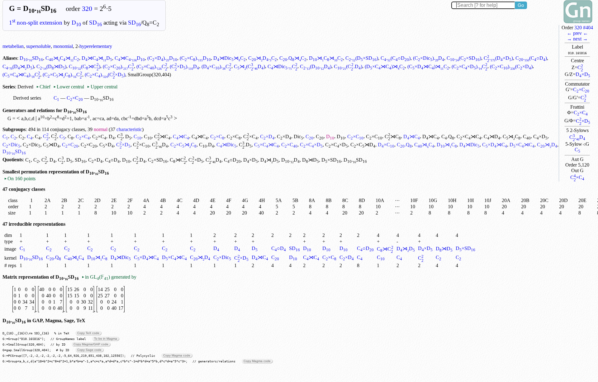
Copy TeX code (88, 333)
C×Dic (11, 144)
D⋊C (411, 136)
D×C (386, 144)
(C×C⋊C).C (21, 74)
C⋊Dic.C (282, 66)
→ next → (577, 38)
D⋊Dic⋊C (229, 58)
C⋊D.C (262, 58)
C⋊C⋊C (62, 58)
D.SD (31, 58)
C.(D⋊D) (18, 66)
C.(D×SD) (361, 58)
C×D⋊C (494, 144)
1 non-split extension (35, 22)
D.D (290, 160)
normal (100, 129)
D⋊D (269, 160)
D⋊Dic (469, 144)
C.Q (447, 136)
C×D (583, 121)
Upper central (102, 86)
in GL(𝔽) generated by (109, 277)
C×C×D (311, 144)
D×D (583, 74)
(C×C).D (195, 58)
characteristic (129, 129)
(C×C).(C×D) (511, 66)
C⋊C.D (130, 58)
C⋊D (492, 136)
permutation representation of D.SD (65, 171)
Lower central (68, 86)
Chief (44, 86)
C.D (577, 137)
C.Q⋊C (292, 58)
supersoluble (38, 46)
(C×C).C (118, 66)
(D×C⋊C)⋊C (385, 66)
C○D (112, 160)
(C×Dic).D (428, 58)
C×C (581, 89)
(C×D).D (162, 58)
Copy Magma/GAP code (91, 344)
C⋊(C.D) (249, 66)
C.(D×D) (498, 58)
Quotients (12, 160)
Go (521, 5)
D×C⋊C (522, 144)
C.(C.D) (348, 66)
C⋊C (162, 136)
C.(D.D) (315, 66)
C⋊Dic (226, 144)
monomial (63, 46)
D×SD (331, 160)
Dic (298, 136)
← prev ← (577, 33)
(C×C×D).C (469, 66)
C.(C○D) (396, 58)
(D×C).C (216, 66)
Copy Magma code (176, 355)
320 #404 (583, 27)
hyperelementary (95, 46)
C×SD (157, 160)
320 (87, 8)
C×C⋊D (362, 144)
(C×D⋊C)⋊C (428, 66)
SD (95, 22)
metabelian (13, 46)
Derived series (27, 98)
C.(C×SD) (464, 58)
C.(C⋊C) (84, 66)
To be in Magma (105, 338)
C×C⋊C (469, 136)
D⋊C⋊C (326, 58)
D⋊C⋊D (97, 58)
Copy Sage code (89, 349)
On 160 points (20, 178)
